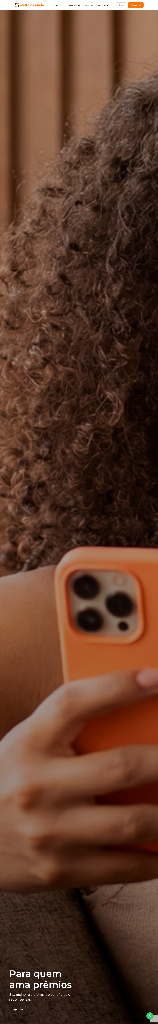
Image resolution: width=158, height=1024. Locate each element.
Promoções (96, 5)
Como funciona (20, 1009)
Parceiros (86, 5)
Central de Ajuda (108, 5)
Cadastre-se (136, 5)
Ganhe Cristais (60, 5)
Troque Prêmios (74, 5)
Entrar (121, 5)
